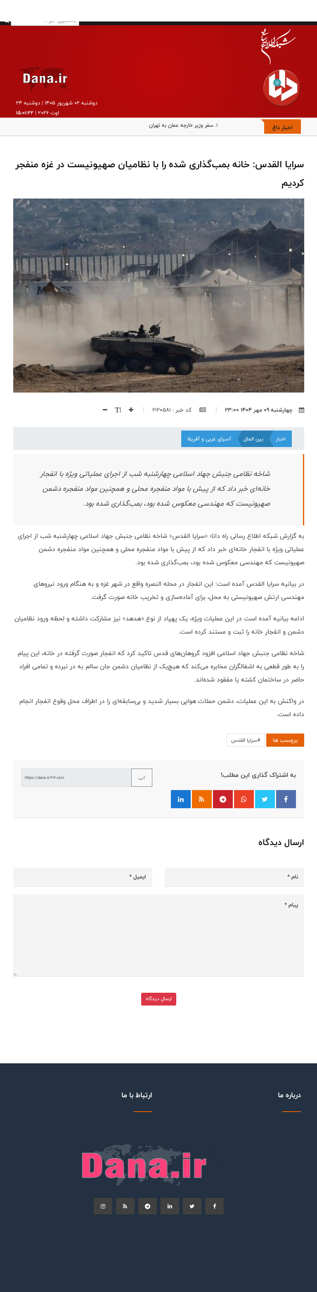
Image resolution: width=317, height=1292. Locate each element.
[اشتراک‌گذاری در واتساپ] (244, 799)
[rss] (125, 1206)
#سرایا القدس (245, 740)
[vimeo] (103, 1206)
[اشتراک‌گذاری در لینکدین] (181, 799)
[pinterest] (147, 1206)
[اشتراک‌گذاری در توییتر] (265, 799)
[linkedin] (170, 1206)
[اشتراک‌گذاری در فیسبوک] (286, 799)
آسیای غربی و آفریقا (209, 438)
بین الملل (253, 438)
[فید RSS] (202, 799)
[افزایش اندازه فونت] (128, 410)
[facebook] (214, 1206)
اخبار (281, 438)
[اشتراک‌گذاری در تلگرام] (223, 799)
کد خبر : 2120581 (172, 410)
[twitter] (192, 1206)
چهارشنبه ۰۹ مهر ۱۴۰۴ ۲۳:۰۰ (259, 410)
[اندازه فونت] (115, 410)
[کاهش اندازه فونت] (102, 410)
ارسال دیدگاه (159, 998)
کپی (141, 777)
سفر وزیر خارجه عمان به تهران (181, 125)
